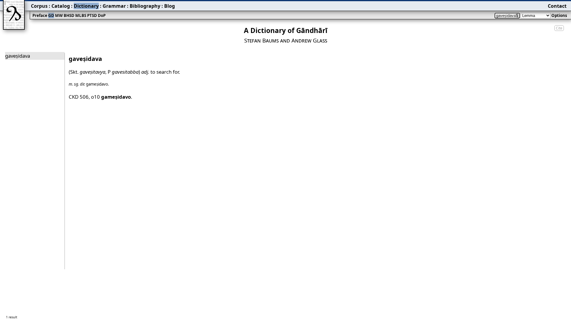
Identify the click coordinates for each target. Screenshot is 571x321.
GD (51, 15)
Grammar (114, 6)
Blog (169, 6)
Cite (559, 28)
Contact (557, 6)
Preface (39, 15)
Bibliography (145, 6)
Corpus (39, 6)
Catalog (60, 6)
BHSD (69, 15)
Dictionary (86, 6)
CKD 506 (79, 96)
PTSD (92, 15)
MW (59, 15)
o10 (111, 96)
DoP (102, 15)
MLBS (80, 15)
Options (559, 15)
